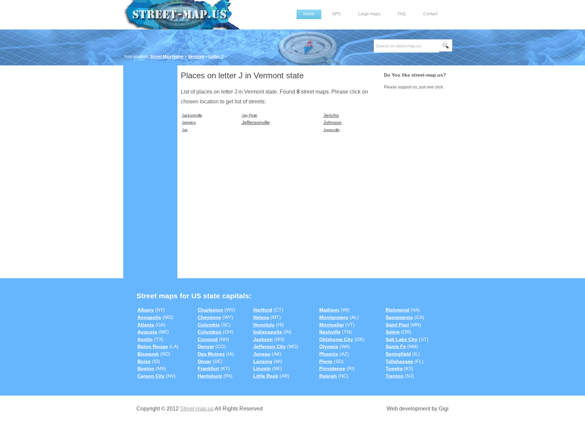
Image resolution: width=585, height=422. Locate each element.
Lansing (262, 361)
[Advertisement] (150, 168)
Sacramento (399, 317)
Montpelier (331, 324)
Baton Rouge (152, 346)
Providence (332, 368)
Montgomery (333, 317)
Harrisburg (210, 376)
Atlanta (145, 324)
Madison (329, 310)
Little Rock (265, 376)
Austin (145, 339)
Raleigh (328, 376)
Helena (261, 317)
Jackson (263, 339)
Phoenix (328, 354)
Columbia (209, 324)
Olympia (328, 346)
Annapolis (149, 317)
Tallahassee (399, 361)
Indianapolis (267, 332)
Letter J (216, 56)
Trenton (395, 376)
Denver (206, 346)
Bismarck (148, 354)
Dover (204, 361)
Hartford (262, 310)
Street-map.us (197, 408)
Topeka (394, 368)
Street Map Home (166, 56)
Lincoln (262, 368)
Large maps (369, 14)
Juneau (261, 354)
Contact (430, 14)
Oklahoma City (336, 339)
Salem (392, 332)
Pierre (325, 361)
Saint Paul (397, 324)
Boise (144, 361)
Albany (145, 310)
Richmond (397, 310)
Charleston (210, 310)
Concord (208, 339)
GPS (336, 14)
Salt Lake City (401, 339)
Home (309, 14)
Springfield (398, 354)
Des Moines (211, 354)
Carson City (151, 376)
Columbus (209, 332)
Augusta (147, 332)
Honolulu (264, 324)
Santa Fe (396, 346)
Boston (145, 368)
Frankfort (208, 368)
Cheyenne (209, 317)
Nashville (330, 332)
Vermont (196, 56)
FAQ (402, 14)
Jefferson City (269, 346)
